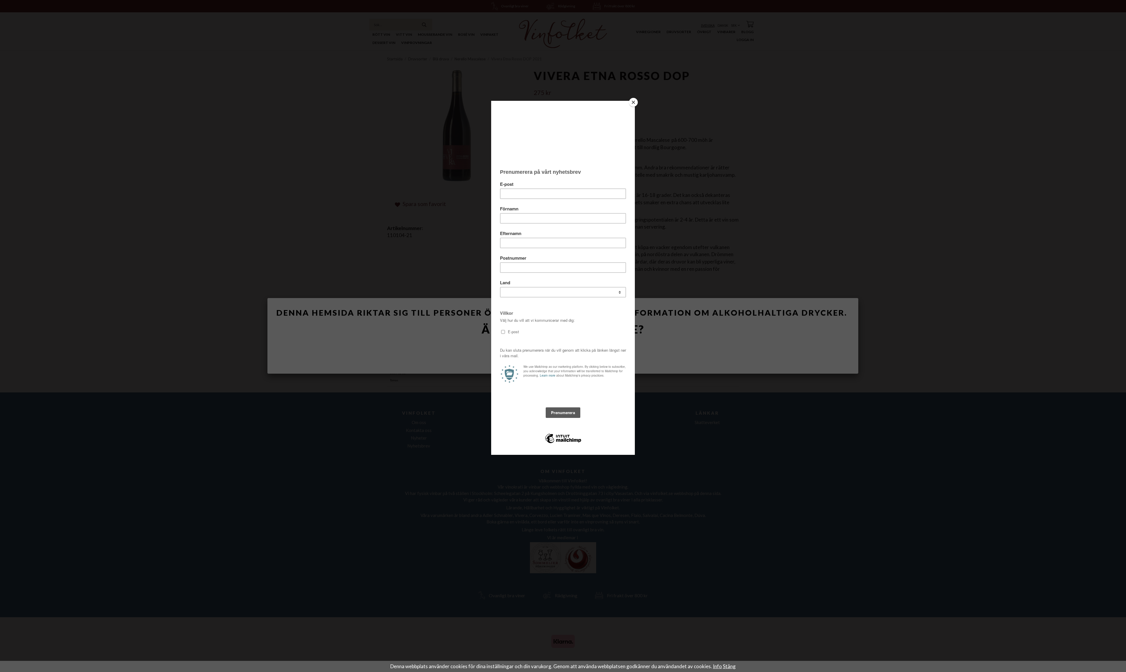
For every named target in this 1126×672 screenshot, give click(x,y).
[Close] (633, 102)
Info (717, 666)
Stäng (729, 666)
